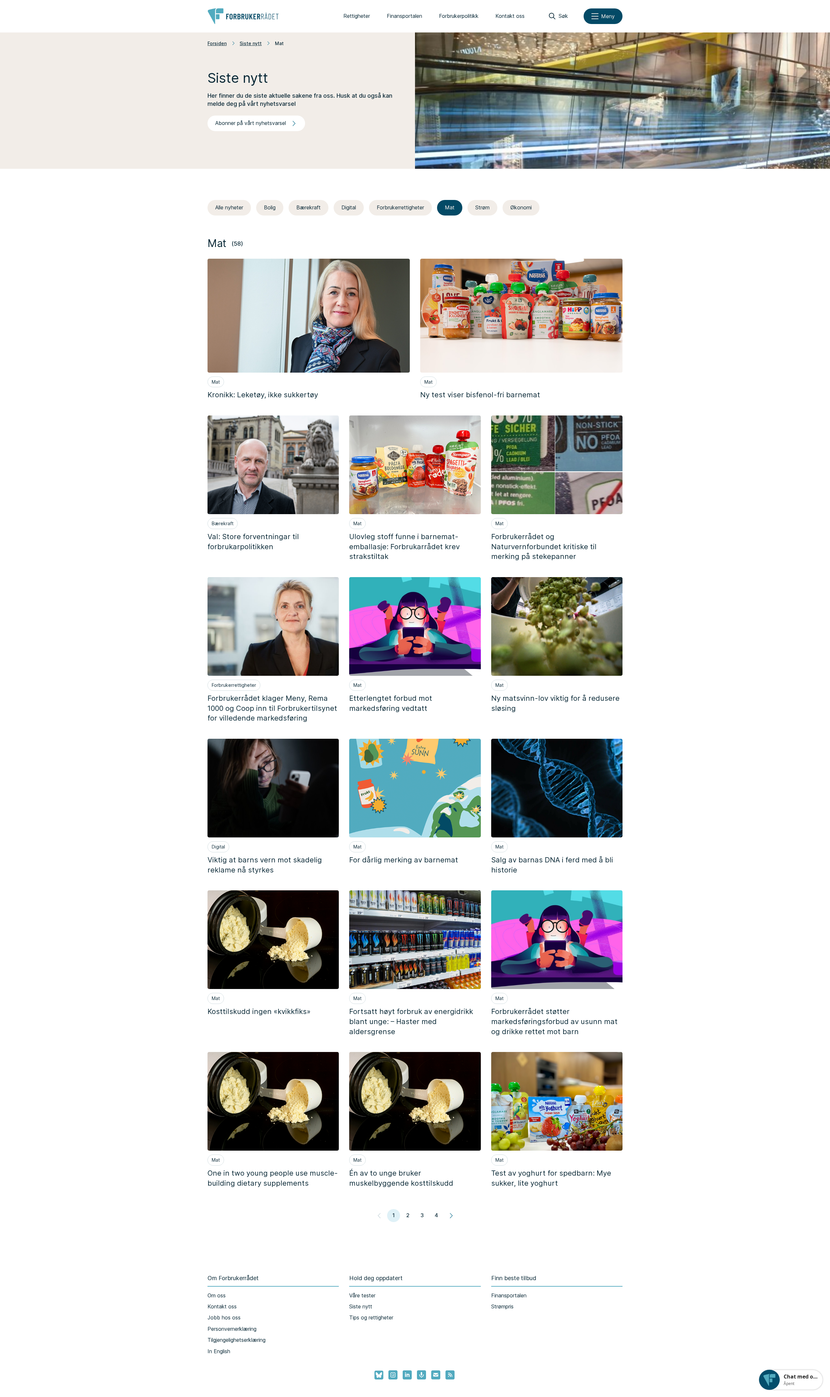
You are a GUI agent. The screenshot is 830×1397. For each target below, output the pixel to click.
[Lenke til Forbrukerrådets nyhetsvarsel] (435, 1374)
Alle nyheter (229, 207)
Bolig (270, 207)
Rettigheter (356, 16)
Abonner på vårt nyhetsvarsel (250, 123)
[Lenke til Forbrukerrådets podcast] (421, 1374)
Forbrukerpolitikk (459, 16)
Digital (348, 207)
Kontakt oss (510, 16)
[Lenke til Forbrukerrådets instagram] (392, 1374)
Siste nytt (251, 43)
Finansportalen (404, 16)
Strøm (482, 207)
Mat (450, 207)
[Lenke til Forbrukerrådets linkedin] (407, 1374)
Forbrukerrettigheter (400, 207)
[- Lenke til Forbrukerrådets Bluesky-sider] (377, 1375)
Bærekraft (308, 207)
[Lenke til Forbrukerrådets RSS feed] (450, 1374)
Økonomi (521, 207)
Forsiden (217, 43)
